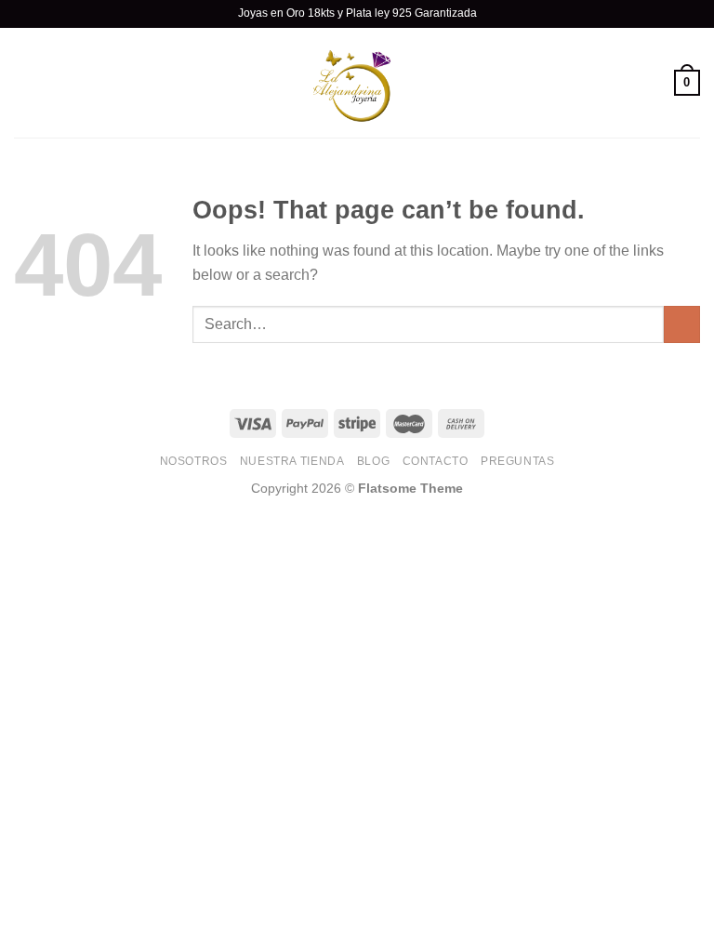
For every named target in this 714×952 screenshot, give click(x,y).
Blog (373, 461)
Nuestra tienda (292, 461)
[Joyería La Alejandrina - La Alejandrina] (357, 83)
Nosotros (194, 461)
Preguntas (518, 461)
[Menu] (25, 82)
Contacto (436, 461)
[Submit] (682, 324)
